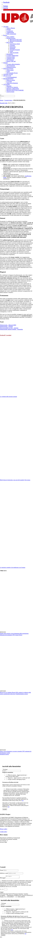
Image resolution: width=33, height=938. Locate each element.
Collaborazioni (10, 32)
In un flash (9, 81)
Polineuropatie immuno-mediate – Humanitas (11, 329)
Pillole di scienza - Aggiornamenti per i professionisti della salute (16, 775)
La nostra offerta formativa (13, 64)
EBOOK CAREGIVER (12, 88)
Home (1, 100)
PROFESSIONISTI (8, 78)
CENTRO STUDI (8, 74)
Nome (1, 870)
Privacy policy (3, 829)
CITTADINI (6, 84)
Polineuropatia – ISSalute (6, 326)
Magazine (8, 86)
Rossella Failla (3, 103)
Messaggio (2, 878)
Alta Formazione (10, 65)
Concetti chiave (8, 100)
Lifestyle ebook (10, 91)
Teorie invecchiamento (12, 83)
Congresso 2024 (10, 57)
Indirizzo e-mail (4, 873)
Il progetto (12, 45)
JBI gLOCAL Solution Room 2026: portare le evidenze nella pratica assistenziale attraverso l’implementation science (15, 693)
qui (22, 800)
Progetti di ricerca (10, 38)
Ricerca (5, 35)
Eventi (11, 51)
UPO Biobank (10, 60)
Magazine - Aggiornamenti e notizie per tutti (19, 777)
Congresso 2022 (10, 58)
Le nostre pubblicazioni (12, 55)
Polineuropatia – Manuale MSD (8, 325)
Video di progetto (14, 52)
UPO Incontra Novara (12, 73)
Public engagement (11, 33)
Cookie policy (3, 831)
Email (4, 770)
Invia (2, 892)
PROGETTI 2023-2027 (16, 39)
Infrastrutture (9, 54)
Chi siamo (5, 26)
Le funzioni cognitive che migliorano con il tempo (12, 567)
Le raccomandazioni (11, 77)
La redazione (9, 31)
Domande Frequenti (15, 49)
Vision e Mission (10, 28)
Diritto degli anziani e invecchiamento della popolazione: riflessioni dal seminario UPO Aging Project (14, 634)
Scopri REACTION (15, 44)
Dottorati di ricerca (11, 67)
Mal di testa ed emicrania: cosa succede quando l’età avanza (15, 480)
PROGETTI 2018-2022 (16, 41)
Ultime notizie (10, 70)
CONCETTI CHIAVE (12, 87)
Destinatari (12, 48)
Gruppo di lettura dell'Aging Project (16, 779)
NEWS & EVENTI (8, 68)
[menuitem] (7, 9)
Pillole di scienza (10, 80)
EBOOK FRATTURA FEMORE (15, 90)
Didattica (5, 62)
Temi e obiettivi (10, 36)
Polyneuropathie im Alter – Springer (9, 328)
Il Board (8, 29)
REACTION (9, 42)
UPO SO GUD (7, 75)
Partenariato (13, 47)
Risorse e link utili (11, 61)
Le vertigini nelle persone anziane (8, 396)
